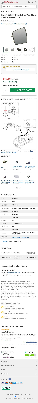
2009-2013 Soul (14, 289)
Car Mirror (25, 285)
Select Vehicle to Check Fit (21, 69)
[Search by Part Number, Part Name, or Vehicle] (35, 6)
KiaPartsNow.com (5, 292)
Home (2, 11)
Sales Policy (10, 394)
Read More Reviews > (31, 342)
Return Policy (25, 237)
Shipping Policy (16, 237)
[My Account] (32, 2)
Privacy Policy (27, 394)
